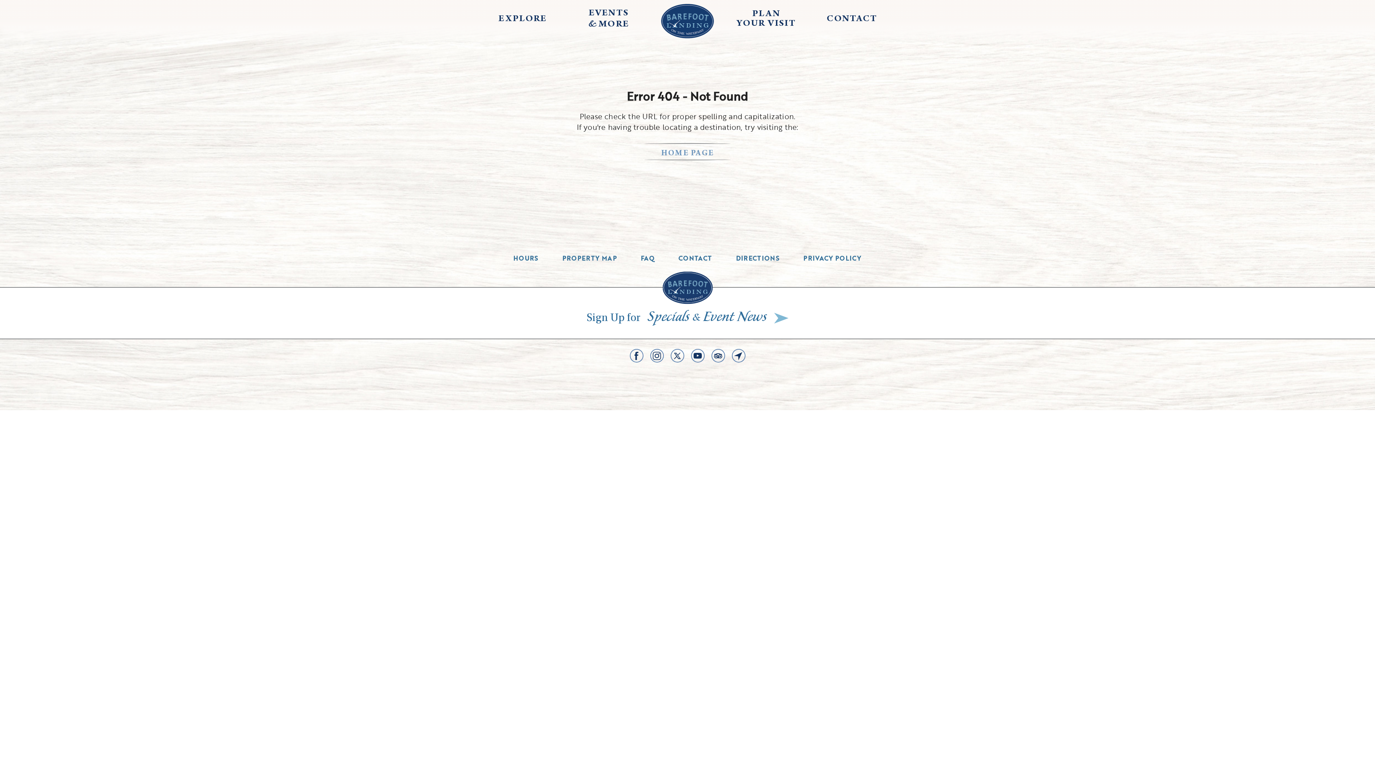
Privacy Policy (833, 258)
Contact (695, 258)
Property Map (590, 258)
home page (687, 154)
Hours (526, 258)
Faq (648, 258)
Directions (758, 258)
